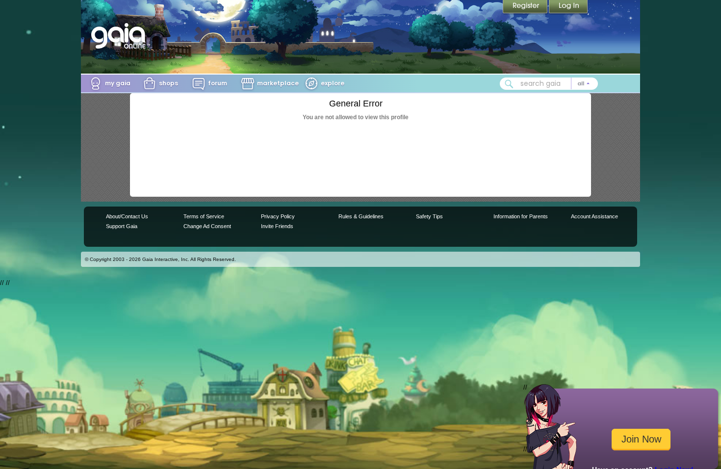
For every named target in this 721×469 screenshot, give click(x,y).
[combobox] (549, 84)
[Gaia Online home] (120, 36)
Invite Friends (277, 226)
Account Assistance (594, 216)
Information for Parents (520, 216)
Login (568, 7)
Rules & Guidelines (361, 216)
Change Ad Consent (207, 226)
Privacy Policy (278, 216)
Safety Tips (429, 216)
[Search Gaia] (509, 84)
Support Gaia (121, 226)
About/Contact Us (127, 216)
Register (526, 7)
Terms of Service (203, 216)
